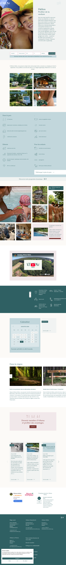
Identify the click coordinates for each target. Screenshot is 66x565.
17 (14, 339)
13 (25, 337)
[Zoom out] (30, 295)
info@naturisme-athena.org (15, 531)
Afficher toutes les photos (56, 188)
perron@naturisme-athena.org (15, 546)
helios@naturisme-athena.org (47, 529)
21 (28, 339)
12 (21, 337)
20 (25, 339)
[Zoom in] (30, 293)
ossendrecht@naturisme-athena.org (33, 529)
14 (28, 337)
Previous (11, 376)
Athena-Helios (17, 493)
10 (14, 337)
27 (25, 341)
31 (14, 344)
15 (32, 337)
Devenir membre (30, 542)
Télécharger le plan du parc (44, 172)
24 (14, 341)
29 (32, 341)
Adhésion (33, 426)
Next (64, 376)
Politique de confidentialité (32, 545)
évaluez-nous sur (18, 501)
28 (28, 341)
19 (21, 339)
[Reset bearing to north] (30, 296)
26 (21, 341)
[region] (17, 299)
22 (32, 339)
